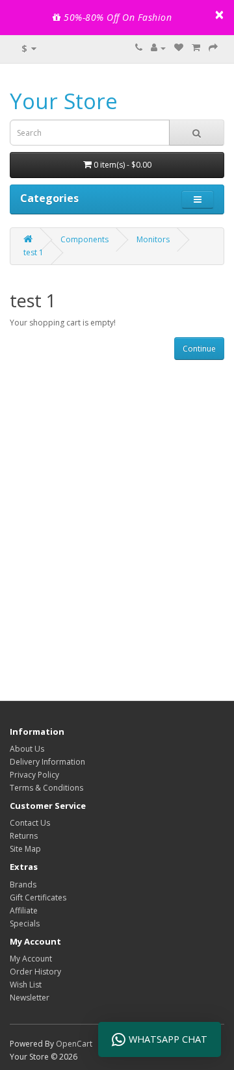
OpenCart (74, 1043)
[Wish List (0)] (178, 47)
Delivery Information (47, 761)
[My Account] (158, 47)
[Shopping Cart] (196, 47)
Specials (25, 923)
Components (84, 239)
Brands (23, 884)
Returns (24, 835)
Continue (199, 348)
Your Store (64, 101)
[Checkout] (213, 47)
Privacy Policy (34, 774)
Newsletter (29, 997)
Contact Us (30, 822)
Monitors (153, 239)
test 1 (33, 252)
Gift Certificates (38, 897)
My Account (31, 958)
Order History (35, 971)
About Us (27, 748)
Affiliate (24, 910)
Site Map (25, 848)
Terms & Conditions (46, 787)
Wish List (26, 984)
